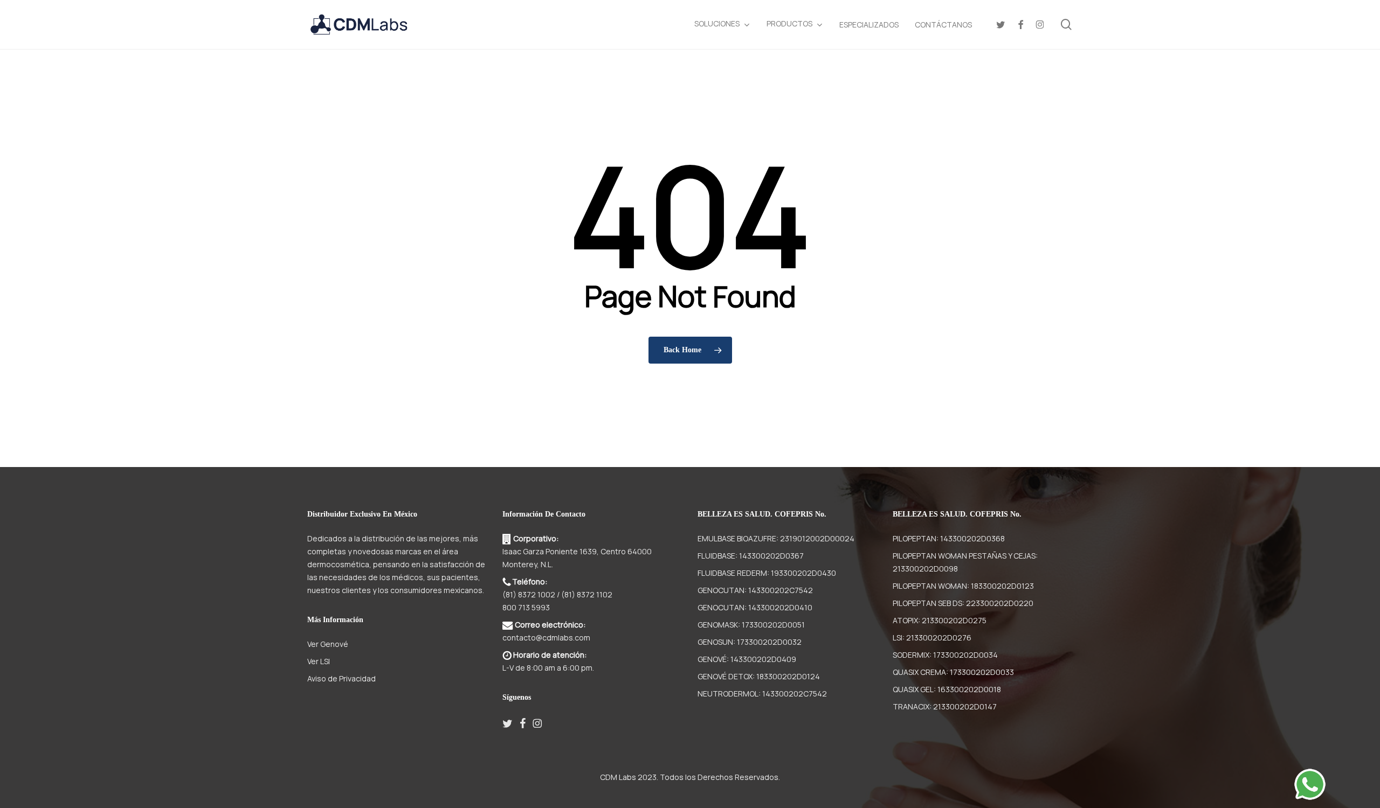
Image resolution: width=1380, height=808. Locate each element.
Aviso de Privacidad (341, 678)
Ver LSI (318, 661)
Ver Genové (327, 644)
